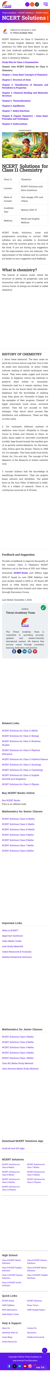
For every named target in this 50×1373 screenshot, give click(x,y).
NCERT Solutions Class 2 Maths (18, 1052)
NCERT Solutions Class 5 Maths (18, 1036)
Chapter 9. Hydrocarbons (14, 123)
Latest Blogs (7, 1337)
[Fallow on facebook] (14, 651)
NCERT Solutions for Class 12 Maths (11, 1180)
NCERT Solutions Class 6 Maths (18, 850)
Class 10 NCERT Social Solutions (11, 1284)
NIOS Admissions (9, 1309)
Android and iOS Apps (13, 1148)
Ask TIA (40, 1367)
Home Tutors (33, 1305)
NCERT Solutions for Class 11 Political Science (25, 759)
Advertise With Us (10, 1332)
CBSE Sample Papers (36, 1309)
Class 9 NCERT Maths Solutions (11, 1261)
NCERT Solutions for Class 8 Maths (11, 1173)
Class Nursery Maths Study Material (20, 1068)
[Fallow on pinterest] (35, 651)
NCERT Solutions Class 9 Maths (18, 834)
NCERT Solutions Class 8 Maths (18, 840)
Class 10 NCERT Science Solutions (12, 1276)
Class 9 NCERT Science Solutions (37, 1261)
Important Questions (12, 935)
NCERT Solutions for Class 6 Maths (11, 1166)
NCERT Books (21, 572)
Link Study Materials (12, 946)
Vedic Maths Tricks (11, 941)
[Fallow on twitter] (19, 651)
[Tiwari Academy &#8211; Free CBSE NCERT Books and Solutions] (6, 4)
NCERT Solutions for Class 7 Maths (36, 1166)
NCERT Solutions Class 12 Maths (18, 818)
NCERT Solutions (34, 1300)
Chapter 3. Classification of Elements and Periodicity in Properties (25, 86)
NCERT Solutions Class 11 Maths (18, 824)
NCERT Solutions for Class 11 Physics (20, 784)
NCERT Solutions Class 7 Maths (18, 845)
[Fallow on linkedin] (24, 651)
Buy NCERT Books (11, 800)
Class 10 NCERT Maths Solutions (37, 1269)
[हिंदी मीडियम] (27, 4)
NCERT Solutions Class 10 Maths (18, 829)
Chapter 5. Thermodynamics (16, 100)
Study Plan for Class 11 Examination (20, 62)
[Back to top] (44, 1350)
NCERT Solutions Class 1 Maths (17, 1057)
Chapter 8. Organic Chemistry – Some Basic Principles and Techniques (25, 117)
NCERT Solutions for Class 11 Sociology (21, 764)
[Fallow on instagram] (30, 651)
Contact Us (32, 1328)
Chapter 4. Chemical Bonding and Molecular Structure (25, 94)
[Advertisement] (25, 321)
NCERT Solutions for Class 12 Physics (11, 1188)
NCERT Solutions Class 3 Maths (18, 1047)
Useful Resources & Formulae (16, 951)
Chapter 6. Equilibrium (13, 105)
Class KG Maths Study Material (17, 1063)
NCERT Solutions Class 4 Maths (18, 1042)
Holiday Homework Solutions (17, 957)
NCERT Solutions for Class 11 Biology (20, 735)
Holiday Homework (35, 1337)
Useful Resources (9, 1341)
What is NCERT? (10, 930)
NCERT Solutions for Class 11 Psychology (22, 769)
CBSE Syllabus (8, 1305)
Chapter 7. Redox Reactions (15, 110)
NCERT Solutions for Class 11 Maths (20, 730)
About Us (6, 1328)
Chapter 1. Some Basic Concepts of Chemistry (24, 74)
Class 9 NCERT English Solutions (12, 1269)
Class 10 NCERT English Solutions (37, 1276)
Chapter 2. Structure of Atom (16, 79)
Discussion (32, 1332)
